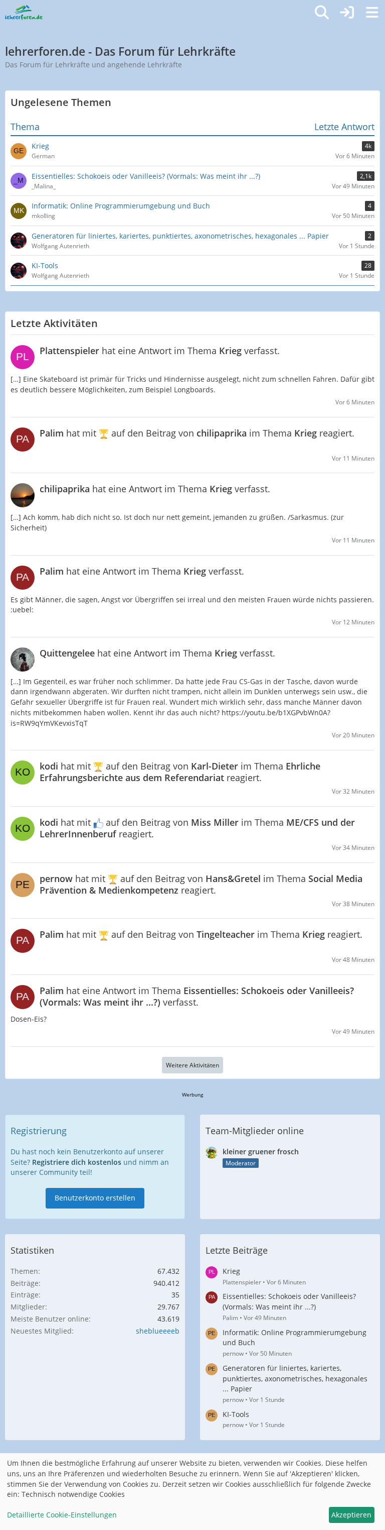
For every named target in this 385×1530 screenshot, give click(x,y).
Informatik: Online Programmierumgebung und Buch (294, 1338)
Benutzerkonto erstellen (95, 1198)
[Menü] (372, 13)
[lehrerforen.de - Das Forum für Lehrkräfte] (24, 13)
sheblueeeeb (157, 1331)
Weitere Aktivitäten (192, 1065)
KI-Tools (236, 1414)
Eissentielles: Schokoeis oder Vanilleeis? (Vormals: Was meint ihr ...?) (289, 1301)
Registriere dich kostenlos (76, 1162)
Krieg (231, 1271)
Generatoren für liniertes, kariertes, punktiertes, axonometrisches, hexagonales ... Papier (295, 1378)
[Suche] (322, 13)
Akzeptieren (351, 1514)
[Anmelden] (347, 12)
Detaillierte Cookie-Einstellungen (62, 1514)
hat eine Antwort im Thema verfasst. (160, 351)
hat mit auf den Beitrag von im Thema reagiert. (197, 433)
